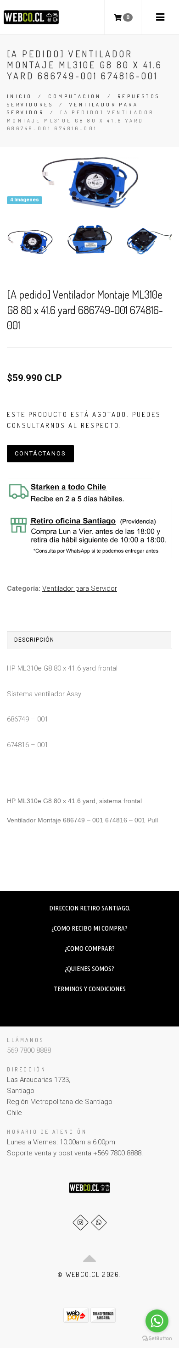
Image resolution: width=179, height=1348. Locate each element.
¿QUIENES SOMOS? (89, 968)
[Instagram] (80, 1222)
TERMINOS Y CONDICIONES (90, 989)
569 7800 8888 (29, 1050)
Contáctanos (40, 453)
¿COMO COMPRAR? (90, 948)
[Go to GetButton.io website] (157, 1339)
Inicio (19, 96)
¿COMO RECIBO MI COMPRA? (89, 928)
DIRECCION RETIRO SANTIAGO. (89, 908)
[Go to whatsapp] (156, 1320)
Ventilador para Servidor (79, 588)
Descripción (34, 640)
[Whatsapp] (99, 1222)
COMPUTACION (74, 96)
